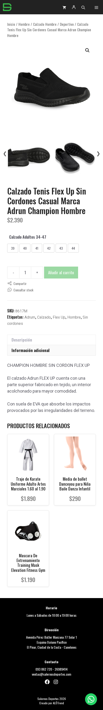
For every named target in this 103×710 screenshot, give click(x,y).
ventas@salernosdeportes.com (51, 674)
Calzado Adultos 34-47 (27, 237)
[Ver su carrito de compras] (64, 7)
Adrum (29, 317)
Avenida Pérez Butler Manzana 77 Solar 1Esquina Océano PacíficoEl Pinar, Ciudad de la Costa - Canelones (51, 642)
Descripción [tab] (21, 340)
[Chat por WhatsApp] (91, 699)
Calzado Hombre (45, 24)
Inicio (11, 24)
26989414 (61, 669)
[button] (83, 7)
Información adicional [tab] (30, 350)
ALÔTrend (58, 703)
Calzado (44, 317)
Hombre (24, 24)
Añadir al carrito (61, 272)
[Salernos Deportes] (7, 7)
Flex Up (59, 317)
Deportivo (67, 24)
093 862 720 (43, 669)
